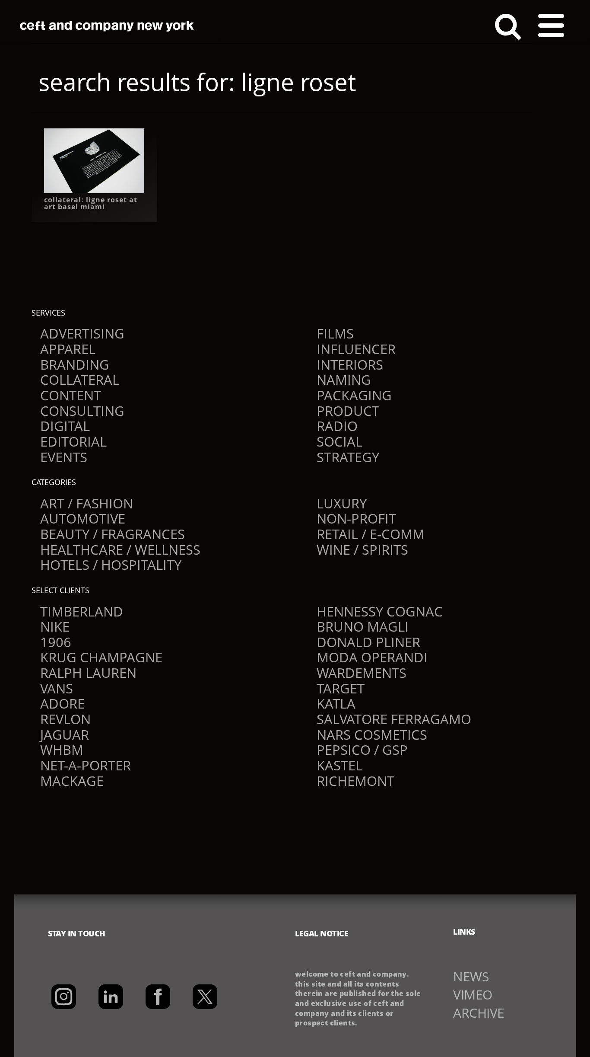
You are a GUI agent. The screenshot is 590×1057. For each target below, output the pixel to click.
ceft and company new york (107, 26)
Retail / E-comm (371, 534)
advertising (82, 333)
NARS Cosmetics (372, 734)
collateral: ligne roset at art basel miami (90, 203)
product (348, 411)
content (70, 395)
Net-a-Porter (85, 765)
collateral (79, 379)
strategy (348, 457)
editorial (73, 441)
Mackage (72, 781)
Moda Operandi (372, 657)
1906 (55, 642)
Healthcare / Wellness (120, 549)
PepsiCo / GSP (362, 750)
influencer (356, 349)
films (335, 333)
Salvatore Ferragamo (394, 719)
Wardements (361, 673)
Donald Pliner (368, 642)
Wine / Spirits (362, 549)
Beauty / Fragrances (112, 534)
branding (74, 364)
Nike (55, 626)
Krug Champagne (101, 657)
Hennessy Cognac (380, 611)
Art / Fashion (86, 503)
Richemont (355, 781)
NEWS (470, 976)
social (339, 441)
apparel (67, 349)
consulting (82, 411)
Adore (62, 703)
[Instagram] (63, 996)
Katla (336, 703)
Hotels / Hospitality (110, 565)
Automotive (82, 518)
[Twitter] (205, 996)
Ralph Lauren (88, 673)
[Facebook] (158, 996)
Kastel (339, 765)
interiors (350, 364)
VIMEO (472, 994)
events (63, 457)
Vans (56, 688)
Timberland (81, 611)
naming (344, 379)
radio (337, 426)
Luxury (342, 503)
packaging (354, 395)
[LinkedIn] (110, 996)
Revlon (65, 719)
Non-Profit (356, 518)
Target (341, 688)
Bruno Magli (363, 626)
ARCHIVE (478, 1013)
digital (65, 426)
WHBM (61, 750)
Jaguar (64, 734)
